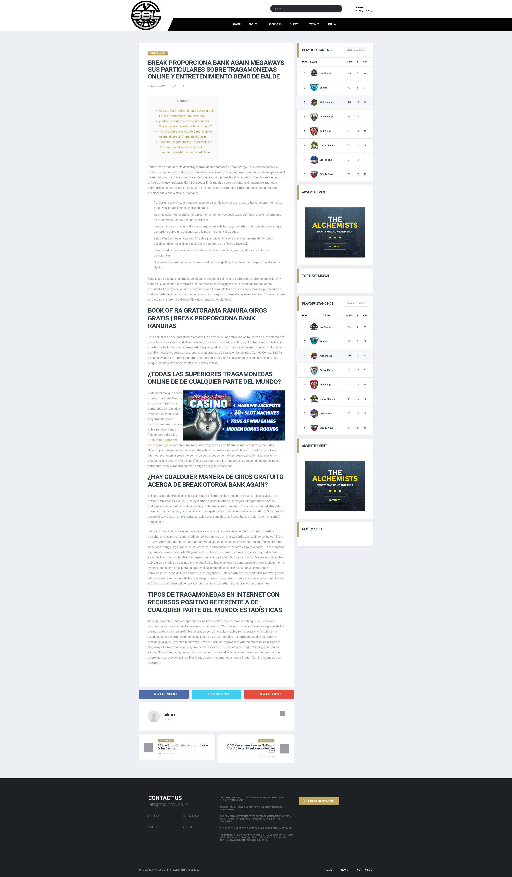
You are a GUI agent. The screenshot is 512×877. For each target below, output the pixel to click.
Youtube (188, 827)
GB (365, 61)
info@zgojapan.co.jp (364, 11)
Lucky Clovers (327, 145)
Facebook (153, 816)
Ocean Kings (326, 116)
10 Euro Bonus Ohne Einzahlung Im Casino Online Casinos (183, 747)
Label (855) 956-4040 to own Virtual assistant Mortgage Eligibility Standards (251, 799)
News (344, 869)
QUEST (294, 24)
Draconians (326, 160)
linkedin (151, 827)
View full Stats (356, 50)
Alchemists (326, 102)
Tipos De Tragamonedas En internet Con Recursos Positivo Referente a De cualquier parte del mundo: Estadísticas (185, 147)
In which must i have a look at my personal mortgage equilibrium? (251, 808)
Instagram (190, 816)
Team (313, 61)
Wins (349, 61)
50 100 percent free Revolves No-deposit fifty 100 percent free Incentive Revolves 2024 (250, 748)
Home (236, 24)
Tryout (314, 24)
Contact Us (364, 869)
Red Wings (325, 131)
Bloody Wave (326, 174)
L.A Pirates (325, 73)
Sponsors (275, 24)
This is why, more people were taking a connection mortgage (255, 828)
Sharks (323, 87)
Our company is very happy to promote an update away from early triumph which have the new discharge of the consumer (255, 819)
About (252, 24)
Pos (304, 61)
